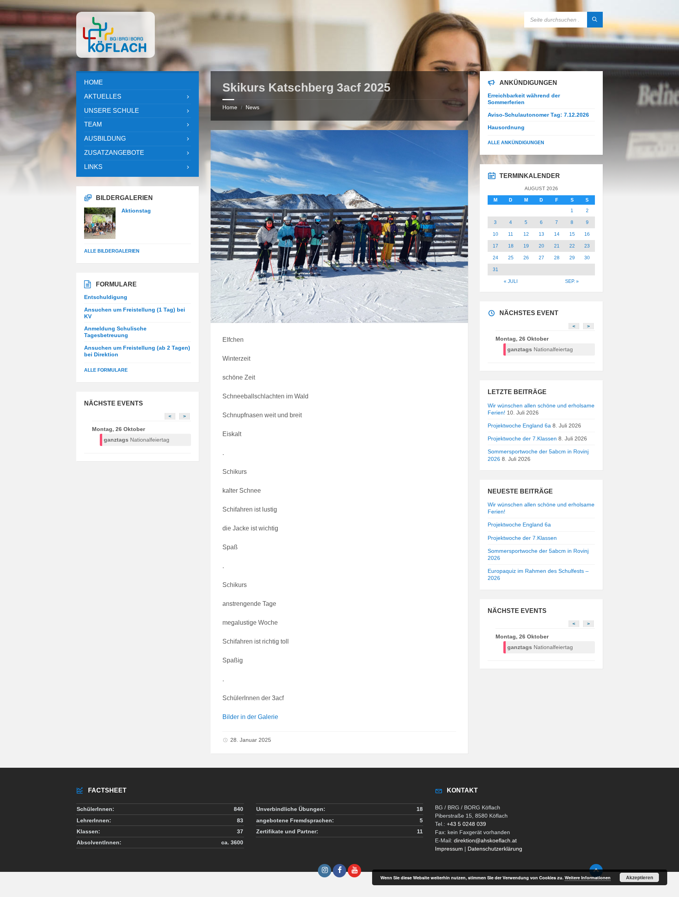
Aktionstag (136, 210)
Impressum (449, 849)
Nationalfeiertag (136, 440)
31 (495, 269)
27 (541, 257)
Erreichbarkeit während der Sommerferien (524, 98)
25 (511, 257)
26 (526, 257)
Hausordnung (506, 127)
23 (587, 246)
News (252, 107)
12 (526, 234)
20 (541, 246)
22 (572, 246)
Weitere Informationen (588, 877)
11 (510, 234)
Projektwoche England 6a (519, 425)
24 (495, 257)
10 (495, 234)
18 (511, 246)
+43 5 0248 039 (466, 824)
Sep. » (572, 281)
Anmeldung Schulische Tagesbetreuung (115, 331)
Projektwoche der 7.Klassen (522, 438)
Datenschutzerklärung (495, 849)
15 (572, 234)
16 (587, 234)
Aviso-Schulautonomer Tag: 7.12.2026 (538, 115)
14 (557, 234)
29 (572, 257)
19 (526, 246)
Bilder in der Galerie (250, 717)
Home (229, 107)
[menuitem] (137, 83)
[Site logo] (115, 55)
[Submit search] (595, 20)
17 (495, 246)
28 (557, 257)
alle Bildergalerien (111, 251)
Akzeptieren (639, 877)
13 (541, 234)
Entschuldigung (105, 297)
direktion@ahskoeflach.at (485, 840)
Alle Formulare (106, 370)
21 (557, 246)
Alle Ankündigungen (516, 142)
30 (587, 257)
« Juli (511, 281)
